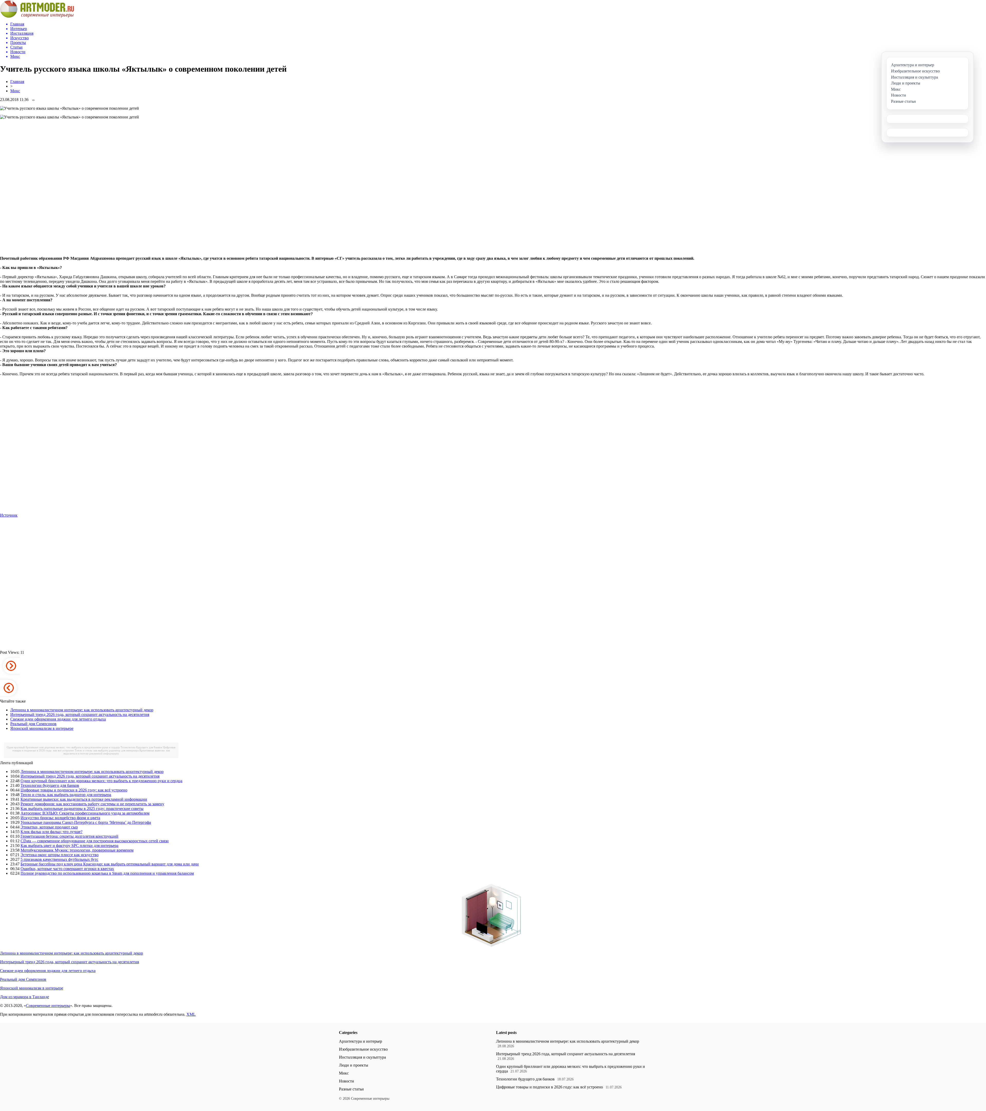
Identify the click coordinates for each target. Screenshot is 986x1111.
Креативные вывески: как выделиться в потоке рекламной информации (116, 752)
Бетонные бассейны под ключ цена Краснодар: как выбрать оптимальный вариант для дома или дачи (110, 864)
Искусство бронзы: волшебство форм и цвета (60, 818)
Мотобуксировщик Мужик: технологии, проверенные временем (77, 850)
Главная (17, 81)
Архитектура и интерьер (360, 1041)
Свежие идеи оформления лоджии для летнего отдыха (58, 719)
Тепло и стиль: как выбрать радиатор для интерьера (107, 750)
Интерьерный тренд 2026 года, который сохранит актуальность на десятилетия (79, 714)
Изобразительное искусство (363, 1049)
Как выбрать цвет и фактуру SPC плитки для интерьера (69, 845)
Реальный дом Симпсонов (33, 724)
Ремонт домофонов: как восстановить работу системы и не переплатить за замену (92, 804)
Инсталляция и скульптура (362, 1057)
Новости (346, 1081)
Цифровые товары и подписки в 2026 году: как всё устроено (74, 790)
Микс (15, 91)
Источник (8, 515)
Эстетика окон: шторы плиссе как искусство (60, 855)
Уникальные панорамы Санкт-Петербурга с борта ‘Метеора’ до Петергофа (86, 822)
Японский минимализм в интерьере (41, 728)
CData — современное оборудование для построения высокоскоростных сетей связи (95, 841)
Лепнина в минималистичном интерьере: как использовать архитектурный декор (81, 710)
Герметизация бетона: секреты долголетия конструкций (69, 836)
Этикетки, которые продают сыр (49, 827)
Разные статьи (351, 1089)
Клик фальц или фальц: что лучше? (51, 831)
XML (191, 1014)
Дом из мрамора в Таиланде (24, 997)
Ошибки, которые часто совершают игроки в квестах (67, 868)
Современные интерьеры (48, 1005)
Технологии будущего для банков (141, 747)
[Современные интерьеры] (37, 16)
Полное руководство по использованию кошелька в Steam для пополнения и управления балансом (107, 873)
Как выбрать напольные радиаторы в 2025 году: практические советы (82, 808)
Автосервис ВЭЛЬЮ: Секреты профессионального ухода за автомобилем (85, 813)
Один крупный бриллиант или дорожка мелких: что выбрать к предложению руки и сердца (63, 747)
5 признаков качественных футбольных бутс (59, 859)
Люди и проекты (353, 1065)
